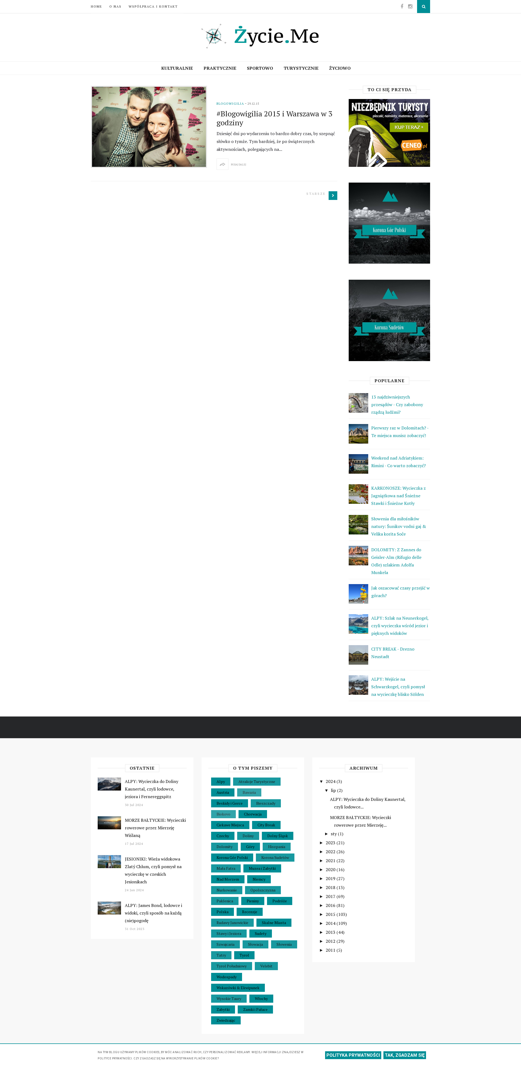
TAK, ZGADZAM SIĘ (405, 1055)
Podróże (279, 900)
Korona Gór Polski (232, 857)
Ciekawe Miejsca (230, 824)
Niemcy (259, 879)
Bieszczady (265, 803)
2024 (331, 781)
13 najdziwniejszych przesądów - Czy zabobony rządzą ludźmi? (397, 404)
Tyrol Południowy (232, 966)
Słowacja (255, 944)
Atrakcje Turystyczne (257, 781)
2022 (331, 852)
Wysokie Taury (229, 998)
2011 (331, 950)
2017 (331, 896)
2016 (331, 905)
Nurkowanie (227, 890)
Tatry (221, 955)
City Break (266, 824)
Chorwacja (253, 814)
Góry (250, 846)
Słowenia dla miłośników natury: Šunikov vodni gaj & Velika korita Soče (398, 526)
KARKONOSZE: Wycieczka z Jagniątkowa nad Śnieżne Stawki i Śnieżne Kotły (398, 495)
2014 (331, 923)
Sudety (260, 933)
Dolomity (225, 846)
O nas (115, 6)
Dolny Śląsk (277, 835)
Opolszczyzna (262, 890)
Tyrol (244, 955)
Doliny (248, 835)
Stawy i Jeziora (229, 933)
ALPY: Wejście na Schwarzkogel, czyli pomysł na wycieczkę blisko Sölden (398, 686)
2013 (331, 932)
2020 (331, 869)
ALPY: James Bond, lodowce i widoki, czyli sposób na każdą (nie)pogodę (153, 912)
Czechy (223, 835)
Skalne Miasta (274, 922)
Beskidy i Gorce (230, 803)
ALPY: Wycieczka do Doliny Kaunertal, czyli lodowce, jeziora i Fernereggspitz (151, 789)
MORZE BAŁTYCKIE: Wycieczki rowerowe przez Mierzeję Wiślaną (155, 827)
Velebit (266, 966)
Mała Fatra (226, 868)
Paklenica (225, 900)
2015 (331, 914)
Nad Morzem (228, 879)
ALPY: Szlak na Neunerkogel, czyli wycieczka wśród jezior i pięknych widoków (399, 625)
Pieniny (253, 900)
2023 (331, 843)
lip (334, 790)
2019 (331, 878)
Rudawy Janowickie (232, 922)
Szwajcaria (225, 944)
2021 (331, 861)
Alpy (221, 781)
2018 (331, 887)
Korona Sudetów (275, 857)
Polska (222, 911)
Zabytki (223, 1009)
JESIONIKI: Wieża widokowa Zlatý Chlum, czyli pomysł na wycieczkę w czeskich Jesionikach (153, 870)
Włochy (261, 998)
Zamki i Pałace (255, 1009)
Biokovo (223, 814)
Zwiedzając (226, 1020)
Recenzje (249, 911)
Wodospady (227, 976)
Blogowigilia (230, 103)
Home (96, 6)
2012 (331, 941)
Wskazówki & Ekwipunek (238, 987)
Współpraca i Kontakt (153, 6)
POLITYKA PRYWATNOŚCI (353, 1055)
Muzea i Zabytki (262, 868)
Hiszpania (276, 846)
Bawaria (249, 792)
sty (334, 834)
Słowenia (284, 944)
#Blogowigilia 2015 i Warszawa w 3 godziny (274, 118)
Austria (223, 792)
